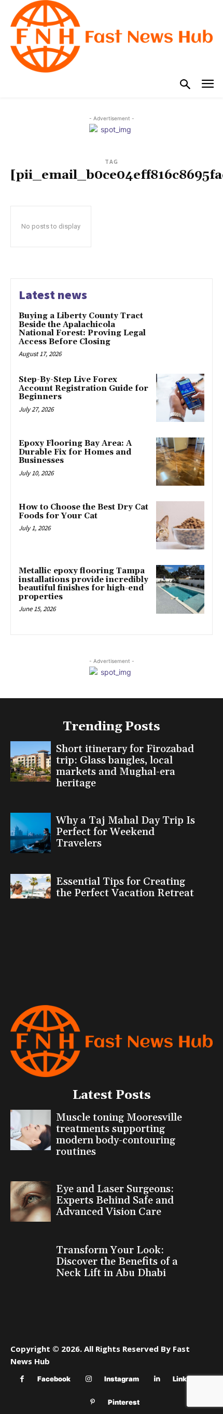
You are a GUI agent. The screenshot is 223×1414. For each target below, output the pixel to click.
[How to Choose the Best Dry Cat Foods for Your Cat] (180, 525)
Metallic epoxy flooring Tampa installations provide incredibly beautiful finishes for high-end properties (83, 584)
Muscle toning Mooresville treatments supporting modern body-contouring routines (119, 1134)
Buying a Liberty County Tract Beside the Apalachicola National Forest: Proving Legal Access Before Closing (82, 329)
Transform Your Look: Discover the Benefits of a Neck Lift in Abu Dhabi (117, 1261)
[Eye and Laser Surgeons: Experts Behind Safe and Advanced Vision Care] (30, 1201)
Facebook (54, 1379)
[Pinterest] (92, 1402)
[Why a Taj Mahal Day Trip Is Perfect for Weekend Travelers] (30, 833)
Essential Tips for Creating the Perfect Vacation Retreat (125, 887)
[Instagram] (89, 1379)
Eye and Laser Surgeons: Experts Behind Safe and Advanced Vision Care (115, 1200)
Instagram (121, 1379)
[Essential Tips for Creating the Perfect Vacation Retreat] (30, 894)
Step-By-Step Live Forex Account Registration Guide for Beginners (83, 388)
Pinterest (124, 1402)
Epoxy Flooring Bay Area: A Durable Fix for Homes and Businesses (75, 452)
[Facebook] (22, 1379)
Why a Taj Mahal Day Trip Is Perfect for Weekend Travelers (125, 832)
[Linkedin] (157, 1379)
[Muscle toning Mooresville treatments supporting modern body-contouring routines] (30, 1130)
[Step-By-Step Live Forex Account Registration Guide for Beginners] (180, 398)
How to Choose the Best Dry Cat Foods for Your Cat (83, 511)
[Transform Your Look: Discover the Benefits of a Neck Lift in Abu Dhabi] (30, 1262)
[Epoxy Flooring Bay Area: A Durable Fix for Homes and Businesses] (180, 461)
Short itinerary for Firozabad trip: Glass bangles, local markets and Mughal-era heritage (125, 766)
